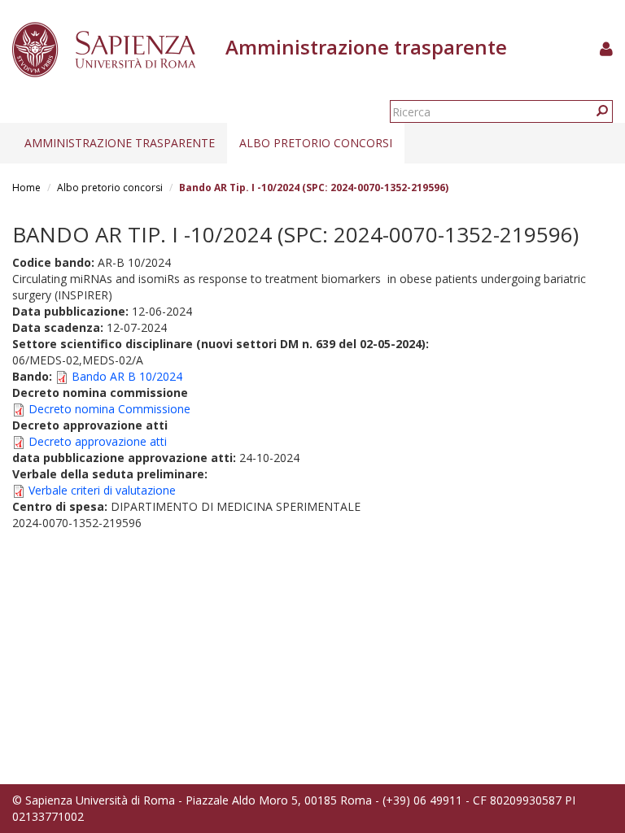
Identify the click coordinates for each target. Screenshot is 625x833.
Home (26, 187)
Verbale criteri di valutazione (102, 490)
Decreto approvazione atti (97, 441)
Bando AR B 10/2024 (127, 376)
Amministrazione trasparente (119, 142)
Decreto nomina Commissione (109, 408)
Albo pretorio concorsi (315, 142)
